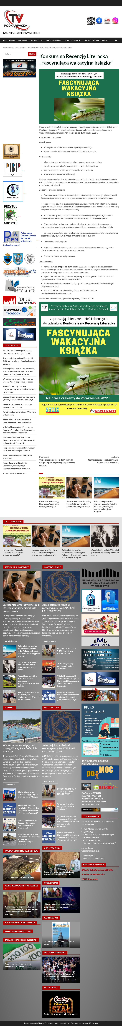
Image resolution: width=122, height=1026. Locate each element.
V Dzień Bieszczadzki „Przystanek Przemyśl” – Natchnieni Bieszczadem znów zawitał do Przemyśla (19, 430)
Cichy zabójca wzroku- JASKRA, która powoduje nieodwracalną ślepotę (57, 865)
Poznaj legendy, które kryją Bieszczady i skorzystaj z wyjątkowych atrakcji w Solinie (16, 466)
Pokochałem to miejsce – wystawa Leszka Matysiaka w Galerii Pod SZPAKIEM (59, 976)
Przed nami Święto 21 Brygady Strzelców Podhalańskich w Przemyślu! (9, 824)
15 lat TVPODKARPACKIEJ (14, 473)
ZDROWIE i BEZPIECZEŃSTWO (95, 40)
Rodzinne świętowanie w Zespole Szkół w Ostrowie (61, 1004)
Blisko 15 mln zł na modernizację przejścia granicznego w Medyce (9, 794)
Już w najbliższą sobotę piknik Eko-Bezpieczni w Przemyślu (103, 460)
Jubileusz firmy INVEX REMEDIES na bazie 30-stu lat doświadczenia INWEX (38, 905)
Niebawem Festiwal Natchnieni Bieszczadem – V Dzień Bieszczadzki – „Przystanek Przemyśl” (19, 440)
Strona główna (9, 40)
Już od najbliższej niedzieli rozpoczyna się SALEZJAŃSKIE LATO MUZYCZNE (19, 389)
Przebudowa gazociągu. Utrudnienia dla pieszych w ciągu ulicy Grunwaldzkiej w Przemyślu (9, 839)
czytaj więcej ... (11, 641)
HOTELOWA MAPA (53, 40)
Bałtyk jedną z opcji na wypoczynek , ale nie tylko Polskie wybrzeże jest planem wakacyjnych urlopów (106, 487)
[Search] (116, 40)
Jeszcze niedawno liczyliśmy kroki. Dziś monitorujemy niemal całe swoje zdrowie (79, 487)
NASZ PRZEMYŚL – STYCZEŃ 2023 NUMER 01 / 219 (61, 935)
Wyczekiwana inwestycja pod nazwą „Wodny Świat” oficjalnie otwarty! (22, 727)
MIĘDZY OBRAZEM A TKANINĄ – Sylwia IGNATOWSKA (48, 651)
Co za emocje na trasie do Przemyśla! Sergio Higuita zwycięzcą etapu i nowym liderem (57, 461)
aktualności (22, 40)
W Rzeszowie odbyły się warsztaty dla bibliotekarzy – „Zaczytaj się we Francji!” (9, 696)
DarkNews (75, 1023)
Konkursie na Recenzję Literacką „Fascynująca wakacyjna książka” (52, 487)
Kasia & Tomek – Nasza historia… (61, 900)
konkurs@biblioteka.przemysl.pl (58, 293)
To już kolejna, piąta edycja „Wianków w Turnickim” (48, 666)
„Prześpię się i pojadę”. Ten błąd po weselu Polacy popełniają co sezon (105, 536)
